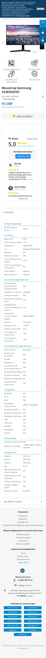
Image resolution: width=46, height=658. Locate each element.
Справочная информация (23, 549)
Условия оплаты (23, 534)
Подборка (12, 630)
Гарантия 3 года (34, 80)
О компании (23, 516)
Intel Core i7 (32, 617)
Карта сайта (23, 562)
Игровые (32, 630)
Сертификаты (23, 522)
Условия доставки (23, 537)
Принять (40, 9)
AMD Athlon (12, 612)
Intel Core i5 (12, 617)
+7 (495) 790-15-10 (24, 580)
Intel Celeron (12, 608)
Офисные (22, 634)
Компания (23, 512)
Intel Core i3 (32, 612)
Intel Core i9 (12, 621)
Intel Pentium (33, 608)
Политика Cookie (23, 15)
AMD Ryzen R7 (32, 625)
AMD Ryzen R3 (32, 621)
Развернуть (23, 199)
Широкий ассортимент (12, 69)
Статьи (23, 553)
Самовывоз (23, 541)
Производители (23, 559)
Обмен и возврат (23, 544)
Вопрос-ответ (23, 556)
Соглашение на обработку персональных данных (23, 525)
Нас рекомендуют (34, 69)
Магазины (23, 519)
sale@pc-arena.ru (24, 585)
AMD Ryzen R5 (12, 625)
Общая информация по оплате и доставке (23, 530)
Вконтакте (22, 570)
